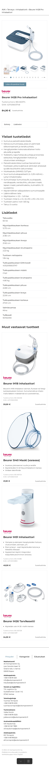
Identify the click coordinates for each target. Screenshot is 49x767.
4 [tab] (19, 77)
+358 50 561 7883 (10, 726)
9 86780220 (12, 738)
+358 (6, 738)
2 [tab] (13, 77)
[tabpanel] (24, 43)
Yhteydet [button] (9, 657)
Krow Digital (18, 754)
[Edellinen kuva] (6, 77)
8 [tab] (30, 77)
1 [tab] (11, 77)
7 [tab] (27, 77)
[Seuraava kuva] (43, 77)
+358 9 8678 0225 (11, 715)
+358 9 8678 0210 (10, 703)
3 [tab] (16, 77)
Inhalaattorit (21, 9)
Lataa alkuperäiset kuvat (15, 84)
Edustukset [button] (39, 657)
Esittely (7, 124)
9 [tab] (32, 77)
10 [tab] (35, 77)
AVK (3, 9)
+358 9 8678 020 (10, 678)
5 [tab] (21, 77)
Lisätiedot (18, 124)
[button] (28, 761)
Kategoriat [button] (24, 657)
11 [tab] (38, 77)
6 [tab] (24, 77)
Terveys (10, 9)
